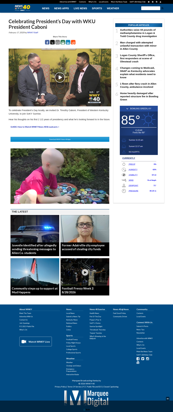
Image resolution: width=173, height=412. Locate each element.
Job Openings (24, 323)
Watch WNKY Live (39, 341)
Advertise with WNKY (68, 2)
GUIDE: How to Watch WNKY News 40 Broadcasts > (35, 127)
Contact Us (23, 320)
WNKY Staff (32, 32)
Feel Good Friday (119, 313)
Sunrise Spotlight (96, 326)
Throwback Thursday (98, 330)
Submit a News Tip (73, 316)
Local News (70, 313)
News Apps (61, 8)
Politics (69, 326)
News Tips (140, 330)
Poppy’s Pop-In (95, 320)
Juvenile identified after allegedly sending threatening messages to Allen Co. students (34, 249)
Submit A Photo (142, 326)
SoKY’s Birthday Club (138, 2)
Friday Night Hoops (73, 343)
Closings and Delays (73, 366)
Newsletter (141, 333)
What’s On (92, 2)
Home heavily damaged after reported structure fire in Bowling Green (139, 96)
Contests (82, 2)
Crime (68, 330)
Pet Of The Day (95, 316)
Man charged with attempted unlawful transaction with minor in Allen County (138, 45)
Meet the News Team (119, 2)
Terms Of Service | (75, 387)
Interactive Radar (72, 374)
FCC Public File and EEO (92, 387)
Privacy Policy (60, 387)
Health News (94, 313)
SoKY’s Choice (95, 323)
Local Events (103, 2)
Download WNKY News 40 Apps (60, 139)
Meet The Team (25, 313)
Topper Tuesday (96, 333)
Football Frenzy (72, 339)
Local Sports (70, 346)
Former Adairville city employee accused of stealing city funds (83, 247)
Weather (113, 8)
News (45, 8)
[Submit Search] (162, 8)
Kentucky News (72, 320)
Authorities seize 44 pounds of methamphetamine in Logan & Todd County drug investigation (138, 33)
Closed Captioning (110, 387)
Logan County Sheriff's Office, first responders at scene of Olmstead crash (137, 58)
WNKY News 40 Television (22, 7)
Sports (97, 8)
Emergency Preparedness (71, 370)
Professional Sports (73, 353)
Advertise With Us (26, 316)
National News (71, 323)
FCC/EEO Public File (26, 326)
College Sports (71, 349)
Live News (80, 8)
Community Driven (120, 316)
